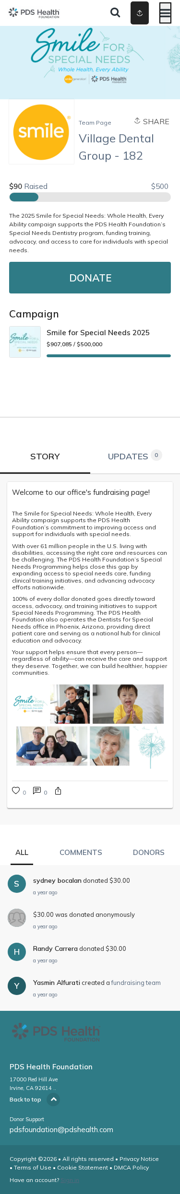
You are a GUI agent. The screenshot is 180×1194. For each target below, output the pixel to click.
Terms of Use (32, 1167)
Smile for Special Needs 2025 (98, 332)
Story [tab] (45, 456)
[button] (58, 792)
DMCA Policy (131, 1167)
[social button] (140, 12)
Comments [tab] (81, 852)
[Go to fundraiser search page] (115, 13)
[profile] (130, 13)
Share (155, 121)
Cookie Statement (82, 1167)
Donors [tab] (149, 852)
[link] (40, 792)
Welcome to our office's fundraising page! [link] (81, 492)
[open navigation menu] (165, 12)
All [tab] (21, 852)
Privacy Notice (139, 1158)
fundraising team (136, 982)
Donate (90, 277)
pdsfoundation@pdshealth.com (61, 1129)
